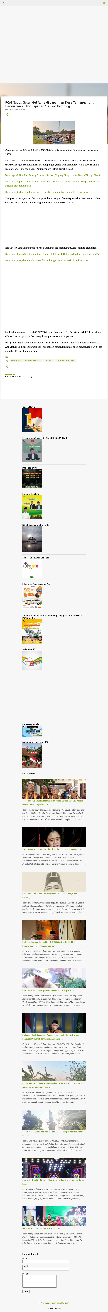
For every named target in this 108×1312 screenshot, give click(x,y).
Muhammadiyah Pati (32, 361)
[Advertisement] (54, 18)
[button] (6, 115)
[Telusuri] (104, 3)
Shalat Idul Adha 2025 (65, 361)
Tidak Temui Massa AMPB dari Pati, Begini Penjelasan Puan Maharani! (52, 849)
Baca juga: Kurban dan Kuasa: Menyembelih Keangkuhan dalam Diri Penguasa (46, 192)
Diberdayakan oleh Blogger (56, 1303)
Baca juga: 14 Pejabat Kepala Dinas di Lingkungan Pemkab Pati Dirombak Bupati (47, 260)
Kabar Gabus (16, 361)
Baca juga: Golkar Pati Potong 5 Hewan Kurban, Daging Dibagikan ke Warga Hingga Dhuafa (53, 175)
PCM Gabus (48, 361)
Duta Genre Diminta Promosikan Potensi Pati (41, 1228)
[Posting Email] (6, 358)
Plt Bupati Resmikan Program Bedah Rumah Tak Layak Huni (48, 990)
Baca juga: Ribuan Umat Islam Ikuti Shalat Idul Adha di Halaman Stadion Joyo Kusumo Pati (52, 254)
